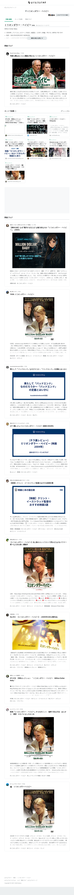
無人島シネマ (13, 291)
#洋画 (11, 698)
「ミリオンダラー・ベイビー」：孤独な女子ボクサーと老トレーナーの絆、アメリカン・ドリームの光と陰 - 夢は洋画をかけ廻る (36, 144)
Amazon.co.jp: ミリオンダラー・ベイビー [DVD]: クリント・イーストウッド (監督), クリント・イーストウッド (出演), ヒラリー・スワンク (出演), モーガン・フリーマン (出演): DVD (59, 144)
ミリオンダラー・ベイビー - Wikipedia (58, 120)
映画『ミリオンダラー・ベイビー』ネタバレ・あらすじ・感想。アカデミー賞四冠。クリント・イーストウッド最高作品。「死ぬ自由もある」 (36, 121)
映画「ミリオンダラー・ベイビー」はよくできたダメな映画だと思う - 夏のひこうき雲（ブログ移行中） (14, 144)
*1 (62, 33)
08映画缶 (12, 614)
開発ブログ (23, 880)
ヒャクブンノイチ (14, 709)
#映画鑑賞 (17, 529)
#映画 (44, 356)
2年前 (27, 423)
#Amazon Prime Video (57, 606)
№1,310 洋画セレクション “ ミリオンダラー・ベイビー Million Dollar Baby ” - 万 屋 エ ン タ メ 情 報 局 (14, 121)
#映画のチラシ (42, 667)
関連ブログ (28, 19)
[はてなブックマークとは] (15, 111)
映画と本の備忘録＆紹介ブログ (17, 480)
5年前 (22, 675)
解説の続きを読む (36, 38)
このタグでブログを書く (62, 15)
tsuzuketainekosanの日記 (16, 366)
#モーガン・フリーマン (16, 667)
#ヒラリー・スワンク (16, 358)
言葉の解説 (9, 19)
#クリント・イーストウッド (34, 356)
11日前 (22, 53)
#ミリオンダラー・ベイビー (18, 104)
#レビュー (13, 472)
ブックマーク (9, 117)
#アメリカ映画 (20, 356)
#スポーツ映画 (46, 775)
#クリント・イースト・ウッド (35, 848)
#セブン (35, 415)
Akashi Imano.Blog (14, 53)
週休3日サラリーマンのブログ (17, 423)
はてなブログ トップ (11, 7)
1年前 (19, 291)
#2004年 (12, 356)
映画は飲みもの (14, 539)
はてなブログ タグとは (10, 880)
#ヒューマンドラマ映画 (34, 775)
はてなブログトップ (32, 880)
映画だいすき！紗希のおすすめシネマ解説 (20, 224)
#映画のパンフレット (31, 667)
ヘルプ (18, 880)
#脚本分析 (13, 283)
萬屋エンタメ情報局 (15, 675)
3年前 (17, 614)
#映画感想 (47, 606)
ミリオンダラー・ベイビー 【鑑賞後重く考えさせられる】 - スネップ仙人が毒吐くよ (14, 166)
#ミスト (29, 415)
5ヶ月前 (34, 224)
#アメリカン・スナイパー (45, 529)
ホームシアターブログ (15, 784)
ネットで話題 (18, 19)
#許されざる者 (58, 529)
